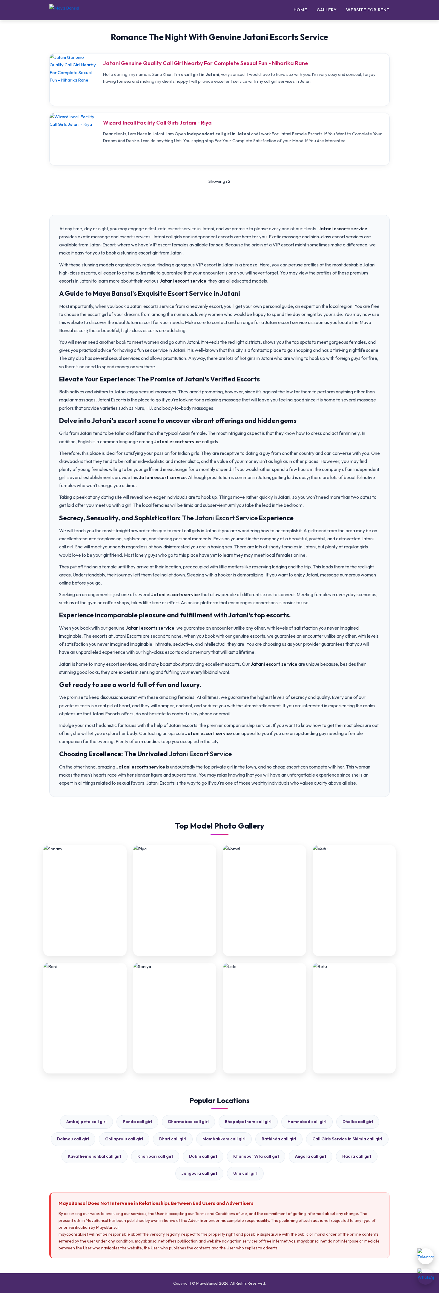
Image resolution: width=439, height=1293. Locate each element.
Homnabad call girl (307, 1121)
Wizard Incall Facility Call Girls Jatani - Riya (157, 122)
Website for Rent (368, 10)
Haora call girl (356, 1156)
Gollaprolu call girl (124, 1139)
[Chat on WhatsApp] (425, 1277)
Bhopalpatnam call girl (248, 1121)
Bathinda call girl (279, 1139)
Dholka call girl (358, 1121)
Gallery (327, 10)
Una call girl (245, 1173)
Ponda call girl (137, 1121)
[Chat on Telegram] (425, 1256)
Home (300, 10)
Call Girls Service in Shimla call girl (347, 1139)
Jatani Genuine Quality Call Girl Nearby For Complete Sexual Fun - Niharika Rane (205, 63)
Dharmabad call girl (188, 1121)
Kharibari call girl (155, 1156)
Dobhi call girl (203, 1156)
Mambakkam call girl (223, 1139)
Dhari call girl (172, 1139)
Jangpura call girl (199, 1173)
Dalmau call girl (73, 1139)
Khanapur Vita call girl (256, 1156)
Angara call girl (310, 1156)
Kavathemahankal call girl (94, 1156)
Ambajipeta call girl (86, 1121)
